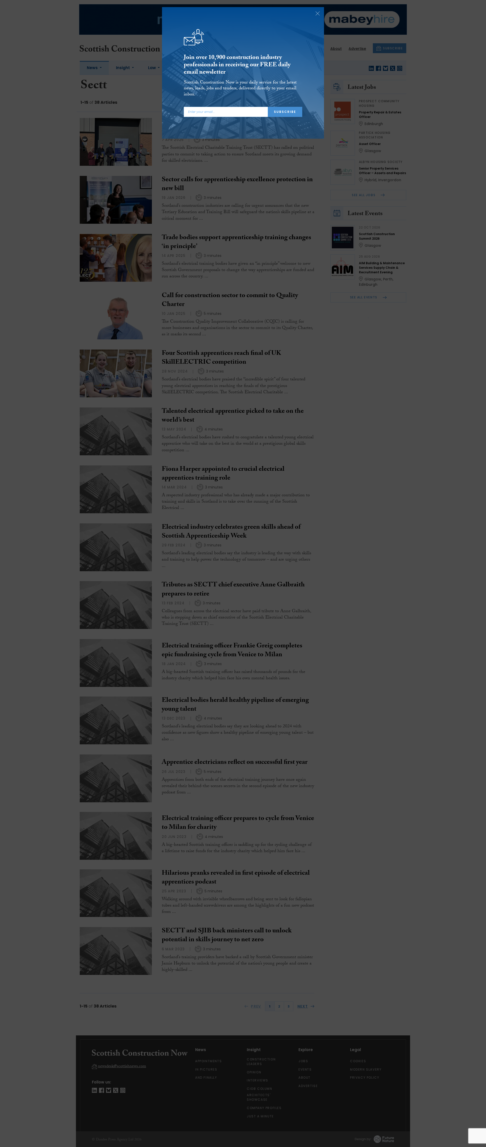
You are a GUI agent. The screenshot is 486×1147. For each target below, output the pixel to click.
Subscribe (285, 112)
